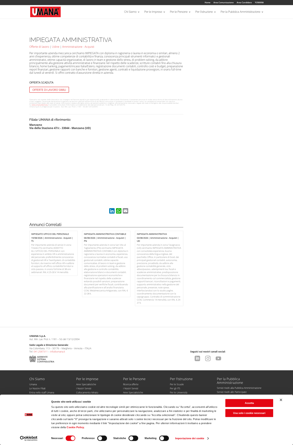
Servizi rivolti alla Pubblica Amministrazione (239, 387)
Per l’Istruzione (204, 12)
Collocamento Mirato (87, 392)
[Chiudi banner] (281, 400)
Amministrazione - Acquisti (78, 47)
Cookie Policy (75, 427)
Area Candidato (244, 3)
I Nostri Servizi (83, 388)
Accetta (249, 403)
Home (207, 3)
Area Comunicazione (223, 3)
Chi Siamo (130, 12)
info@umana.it (57, 351)
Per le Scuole (177, 384)
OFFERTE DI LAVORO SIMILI (49, 90)
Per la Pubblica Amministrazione (240, 12)
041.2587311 (41, 351)
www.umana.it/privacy (40, 105)
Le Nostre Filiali (37, 388)
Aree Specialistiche (86, 384)
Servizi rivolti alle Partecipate (232, 392)
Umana (33, 384)
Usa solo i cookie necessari (249, 413)
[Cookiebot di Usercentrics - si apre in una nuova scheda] (29, 438)
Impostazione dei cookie (189, 438)
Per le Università (178, 392)
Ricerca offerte (131, 384)
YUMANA (259, 3)
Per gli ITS (175, 388)
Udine (55, 47)
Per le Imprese (153, 12)
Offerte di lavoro (39, 47)
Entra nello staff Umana (41, 392)
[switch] (102, 438)
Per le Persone (179, 12)
